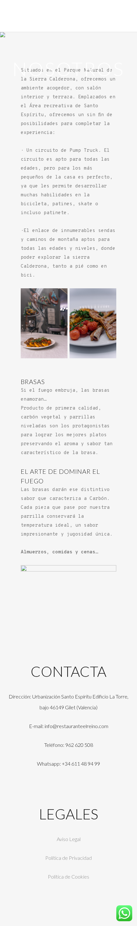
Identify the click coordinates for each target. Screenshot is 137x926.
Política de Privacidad (68, 858)
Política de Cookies (68, 876)
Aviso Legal (69, 839)
